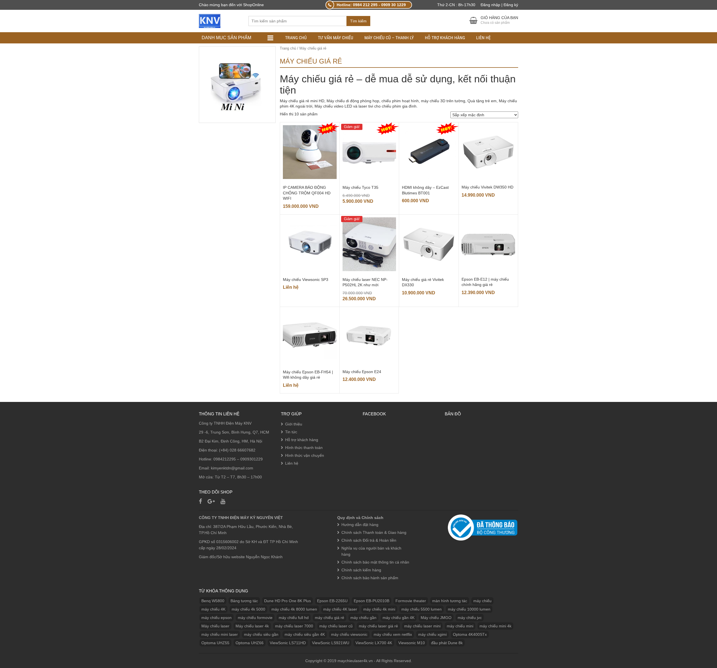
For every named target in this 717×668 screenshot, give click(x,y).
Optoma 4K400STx (470, 634)
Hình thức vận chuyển (304, 455)
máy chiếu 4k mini (379, 609)
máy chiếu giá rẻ (329, 617)
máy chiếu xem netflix (393, 634)
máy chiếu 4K (213, 609)
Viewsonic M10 (411, 643)
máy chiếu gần (363, 617)
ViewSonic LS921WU (330, 643)
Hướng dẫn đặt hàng (359, 524)
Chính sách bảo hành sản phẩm (369, 578)
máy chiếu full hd (294, 617)
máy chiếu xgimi (432, 634)
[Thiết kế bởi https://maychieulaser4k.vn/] (209, 20)
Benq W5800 (212, 601)
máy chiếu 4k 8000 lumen (294, 609)
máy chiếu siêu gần (261, 634)
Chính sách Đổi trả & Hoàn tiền (368, 540)
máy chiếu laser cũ (336, 626)
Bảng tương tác (244, 601)
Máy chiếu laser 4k (252, 626)
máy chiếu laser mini (422, 626)
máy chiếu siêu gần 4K (305, 634)
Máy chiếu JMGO (436, 617)
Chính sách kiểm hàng (361, 570)
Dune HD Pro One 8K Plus (287, 601)
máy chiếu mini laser (219, 634)
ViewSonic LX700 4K (373, 643)
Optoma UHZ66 (250, 643)
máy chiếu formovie (255, 617)
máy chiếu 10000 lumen (469, 609)
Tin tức (291, 432)
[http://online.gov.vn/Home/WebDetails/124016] (482, 527)
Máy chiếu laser (215, 626)
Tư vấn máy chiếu (335, 37)
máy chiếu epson (216, 617)
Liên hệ (483, 37)
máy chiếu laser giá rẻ (378, 626)
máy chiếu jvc (470, 617)
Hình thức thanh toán (304, 447)
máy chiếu (482, 601)
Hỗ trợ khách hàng (445, 37)
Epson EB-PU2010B (371, 601)
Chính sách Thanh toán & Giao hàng (373, 532)
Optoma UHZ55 (215, 643)
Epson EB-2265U (332, 601)
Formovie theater (410, 601)
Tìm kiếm (358, 21)
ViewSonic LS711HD (288, 643)
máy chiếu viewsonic (349, 634)
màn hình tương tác (449, 601)
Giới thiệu (293, 424)
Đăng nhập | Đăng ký (499, 5)
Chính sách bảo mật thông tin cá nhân (375, 562)
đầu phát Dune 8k (447, 643)
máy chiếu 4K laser (340, 609)
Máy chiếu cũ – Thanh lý (389, 37)
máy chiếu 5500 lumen (421, 609)
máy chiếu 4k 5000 (248, 609)
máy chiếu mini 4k (495, 626)
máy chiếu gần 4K (399, 617)
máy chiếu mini (460, 626)
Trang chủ (296, 37)
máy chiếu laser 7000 (294, 626)
